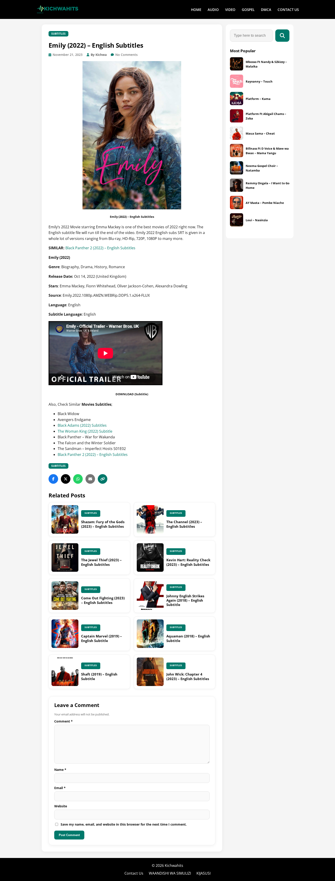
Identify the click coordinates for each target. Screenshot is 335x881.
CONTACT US (288, 9)
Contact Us (133, 873)
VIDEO (230, 9)
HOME (196, 9)
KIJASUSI (203, 873)
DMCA (266, 9)
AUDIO (213, 9)
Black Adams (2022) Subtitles (82, 425)
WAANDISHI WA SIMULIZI (170, 873)
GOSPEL (248, 9)
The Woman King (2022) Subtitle (85, 431)
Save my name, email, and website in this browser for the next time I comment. (124, 824)
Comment (63, 721)
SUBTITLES (58, 34)
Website (60, 806)
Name (60, 769)
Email (60, 788)
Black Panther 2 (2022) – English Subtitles (100, 247)
